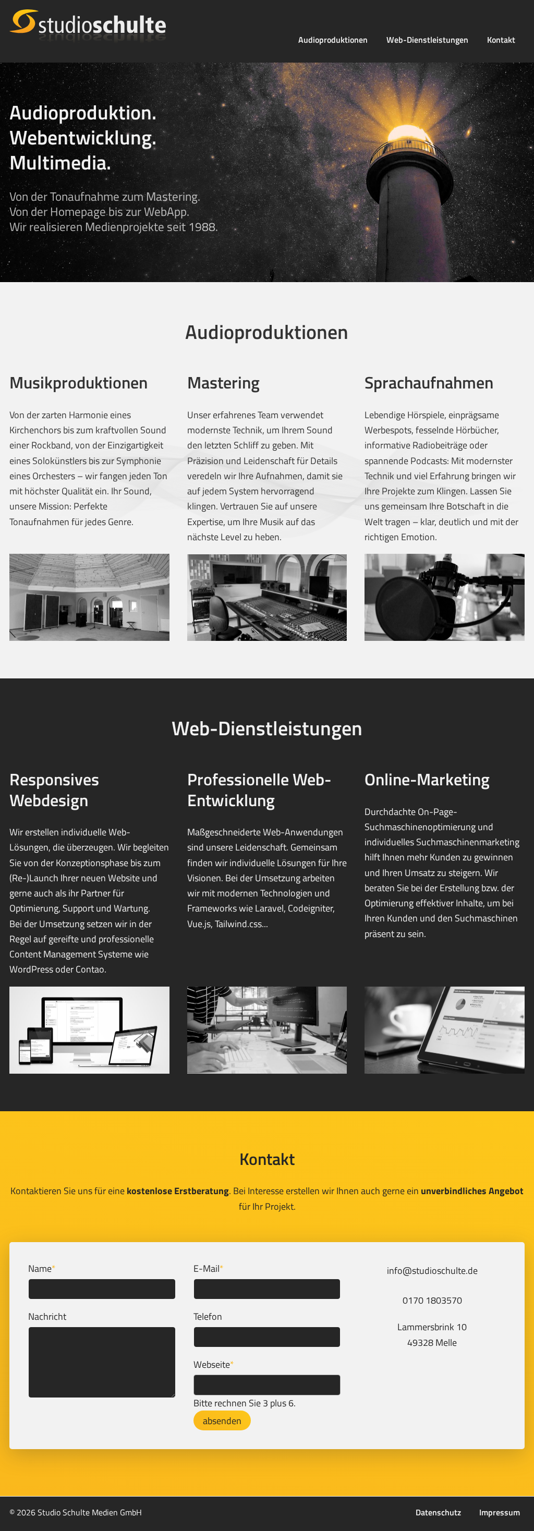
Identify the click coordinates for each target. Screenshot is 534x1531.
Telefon (207, 1316)
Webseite (213, 1364)
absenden (222, 1421)
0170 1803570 (432, 1300)
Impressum (499, 1512)
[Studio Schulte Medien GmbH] (118, 26)
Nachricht (47, 1316)
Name (42, 1268)
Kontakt (501, 39)
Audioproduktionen (333, 39)
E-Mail (208, 1268)
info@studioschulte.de (432, 1270)
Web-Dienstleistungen (427, 39)
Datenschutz (438, 1512)
